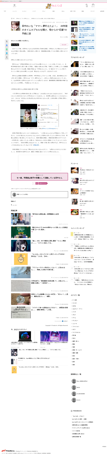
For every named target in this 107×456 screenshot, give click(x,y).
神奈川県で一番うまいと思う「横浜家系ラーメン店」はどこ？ (87, 214)
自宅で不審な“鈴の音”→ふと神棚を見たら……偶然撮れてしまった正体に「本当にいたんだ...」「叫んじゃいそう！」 (87, 86)
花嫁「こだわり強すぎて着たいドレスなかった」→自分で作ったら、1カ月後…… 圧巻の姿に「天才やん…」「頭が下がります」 (87, 124)
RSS (36, 453)
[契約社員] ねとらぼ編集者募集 (79, 425)
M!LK (78, 387)
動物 (83, 11)
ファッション (76, 326)
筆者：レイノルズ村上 (22, 194)
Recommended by (58, 321)
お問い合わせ (20, 453)
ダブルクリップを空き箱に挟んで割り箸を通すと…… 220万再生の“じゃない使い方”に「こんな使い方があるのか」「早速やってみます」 (87, 143)
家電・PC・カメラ (77, 350)
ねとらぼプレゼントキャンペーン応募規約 (82, 422)
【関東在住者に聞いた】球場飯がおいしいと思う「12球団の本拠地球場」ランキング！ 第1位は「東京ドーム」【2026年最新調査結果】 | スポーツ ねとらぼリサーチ (84, 239)
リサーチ (92, 11)
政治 (74, 355)
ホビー (74, 329)
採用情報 (44, 453)
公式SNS (10, 453)
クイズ (34, 11)
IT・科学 (75, 300)
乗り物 (74, 335)
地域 (53, 11)
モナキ (78, 400)
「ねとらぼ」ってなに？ (77, 416)
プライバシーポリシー (29, 453)
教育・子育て (76, 358)
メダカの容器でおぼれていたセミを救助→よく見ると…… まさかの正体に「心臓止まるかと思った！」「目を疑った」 (87, 76)
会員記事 (102, 11)
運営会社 (39, 453)
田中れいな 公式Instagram (48, 128)
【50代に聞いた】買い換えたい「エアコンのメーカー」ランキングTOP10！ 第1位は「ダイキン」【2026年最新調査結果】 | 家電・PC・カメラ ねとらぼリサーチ (84, 262)
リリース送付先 (75, 430)
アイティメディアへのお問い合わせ (80, 427)
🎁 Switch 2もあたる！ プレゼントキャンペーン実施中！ (11, 1)
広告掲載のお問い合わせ (77, 433)
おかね (74, 306)
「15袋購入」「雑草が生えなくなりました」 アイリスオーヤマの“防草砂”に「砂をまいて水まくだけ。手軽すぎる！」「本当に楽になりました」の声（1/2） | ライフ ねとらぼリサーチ (84, 284)
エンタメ (24, 11)
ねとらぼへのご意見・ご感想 (78, 419)
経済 (74, 361)
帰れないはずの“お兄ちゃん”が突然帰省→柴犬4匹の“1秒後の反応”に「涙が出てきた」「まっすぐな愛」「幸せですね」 (87, 105)
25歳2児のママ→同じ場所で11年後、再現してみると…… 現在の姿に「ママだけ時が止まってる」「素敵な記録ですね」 (87, 114)
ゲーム (74, 317)
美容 (74, 364)
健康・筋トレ (76, 341)
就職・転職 (75, 353)
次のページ (42, 183)
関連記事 (36, 145)
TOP (5, 11)
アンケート (74, 163)
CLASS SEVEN (81, 393)
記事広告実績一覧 (76, 436)
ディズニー (75, 320)
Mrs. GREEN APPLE (82, 381)
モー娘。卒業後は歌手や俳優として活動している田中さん (39, 178)
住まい (63, 11)
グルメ (43, 11)
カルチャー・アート (77, 309)
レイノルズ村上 (64, 37)
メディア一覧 (4, 453)
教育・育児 (73, 11)
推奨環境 (49, 453)
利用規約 (104, 446)
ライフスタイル (76, 332)
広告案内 (15, 453)
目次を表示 (64, 44)
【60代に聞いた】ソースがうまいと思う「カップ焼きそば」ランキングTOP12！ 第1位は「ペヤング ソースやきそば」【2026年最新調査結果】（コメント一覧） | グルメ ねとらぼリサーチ (84, 273)
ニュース (15, 11)
